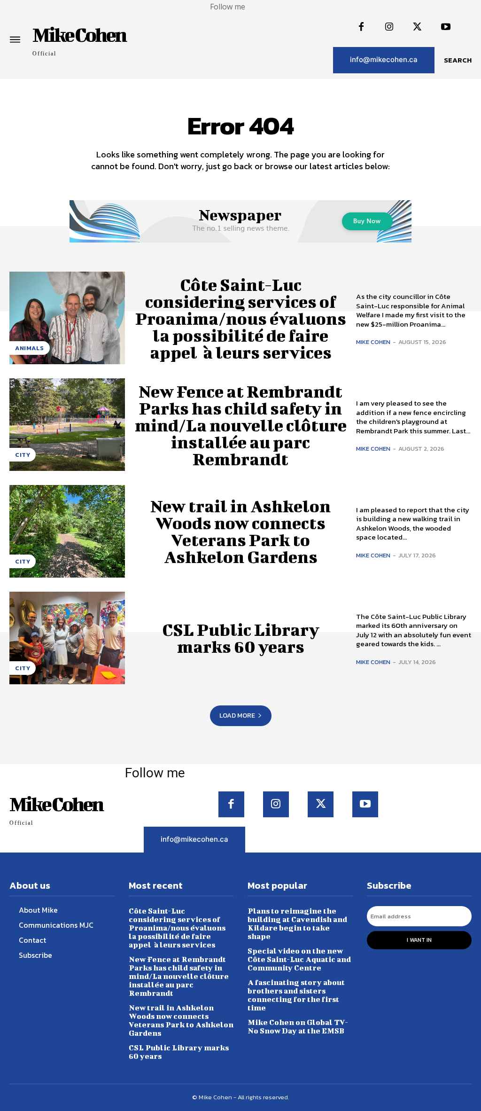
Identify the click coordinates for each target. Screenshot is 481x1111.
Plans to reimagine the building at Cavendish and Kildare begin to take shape (297, 923)
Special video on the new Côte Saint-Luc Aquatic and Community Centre (299, 959)
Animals (29, 348)
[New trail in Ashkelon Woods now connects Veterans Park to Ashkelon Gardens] (67, 531)
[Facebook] (361, 27)
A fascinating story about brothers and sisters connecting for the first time (296, 995)
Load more (237, 715)
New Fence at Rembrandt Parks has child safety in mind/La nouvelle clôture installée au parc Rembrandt (241, 425)
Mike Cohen (373, 341)
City (22, 454)
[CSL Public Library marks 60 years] (67, 638)
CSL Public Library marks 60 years (240, 637)
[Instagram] (389, 27)
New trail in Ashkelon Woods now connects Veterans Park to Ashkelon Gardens (240, 531)
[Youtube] (446, 27)
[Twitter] (417, 27)
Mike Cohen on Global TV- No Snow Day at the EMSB (298, 1026)
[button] (458, 60)
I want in (419, 940)
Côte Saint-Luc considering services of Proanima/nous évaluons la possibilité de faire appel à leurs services (240, 318)
